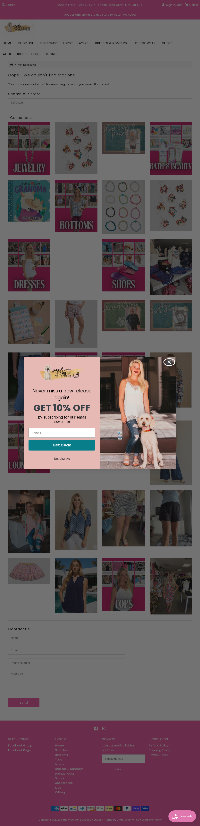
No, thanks (62, 458)
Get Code (62, 445)
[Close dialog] (169, 362)
